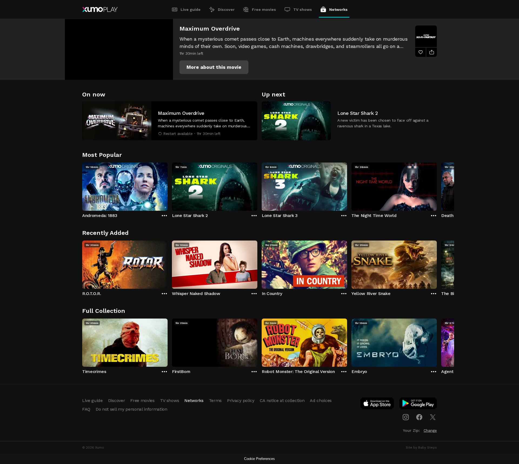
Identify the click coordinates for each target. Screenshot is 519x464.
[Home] (100, 9)
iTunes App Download (377, 404)
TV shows (302, 9)
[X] (433, 417)
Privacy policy (240, 400)
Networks (338, 9)
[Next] (436, 185)
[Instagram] (406, 417)
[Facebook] (419, 417)
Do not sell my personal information (131, 409)
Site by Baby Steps (421, 447)
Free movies (264, 9)
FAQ (86, 409)
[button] (213, 67)
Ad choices (321, 400)
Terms (215, 400)
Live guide (191, 9)
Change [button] (430, 430)
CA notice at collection (282, 400)
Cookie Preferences (259, 459)
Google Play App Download (418, 404)
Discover (226, 9)
